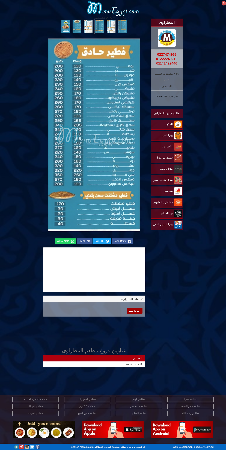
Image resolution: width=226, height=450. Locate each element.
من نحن (131, 446)
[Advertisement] (161, 266)
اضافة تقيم (134, 310)
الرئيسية (140, 446)
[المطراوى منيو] (122, 26)
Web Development (183, 446)
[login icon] (224, 3)
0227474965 (167, 54)
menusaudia (87, 446)
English (75, 446)
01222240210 (166, 59)
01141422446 (166, 63)
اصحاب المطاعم (102, 446)
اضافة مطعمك (119, 446)
